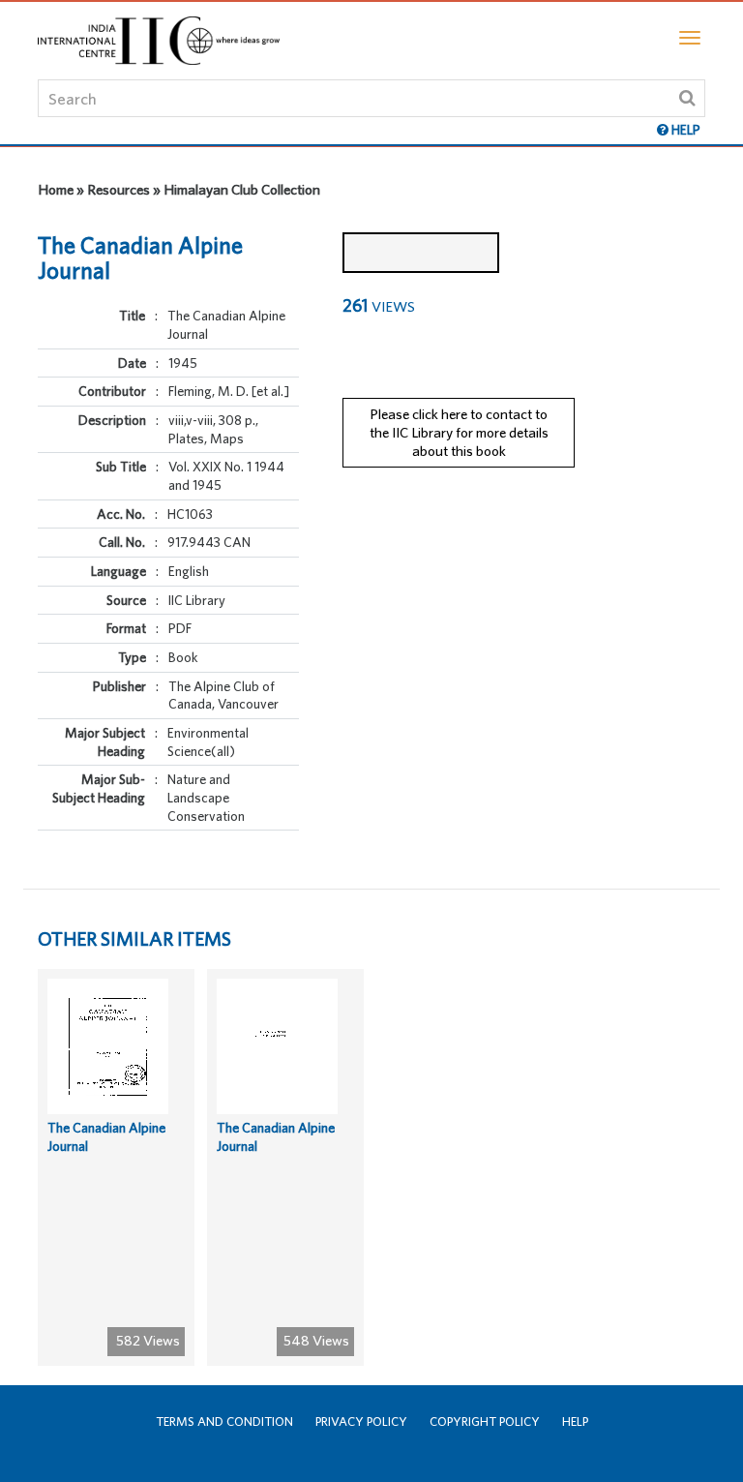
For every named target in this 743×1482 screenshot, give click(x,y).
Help (575, 1421)
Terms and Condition (224, 1421)
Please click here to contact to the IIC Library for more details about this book (459, 432)
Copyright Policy (485, 1421)
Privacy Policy (361, 1421)
